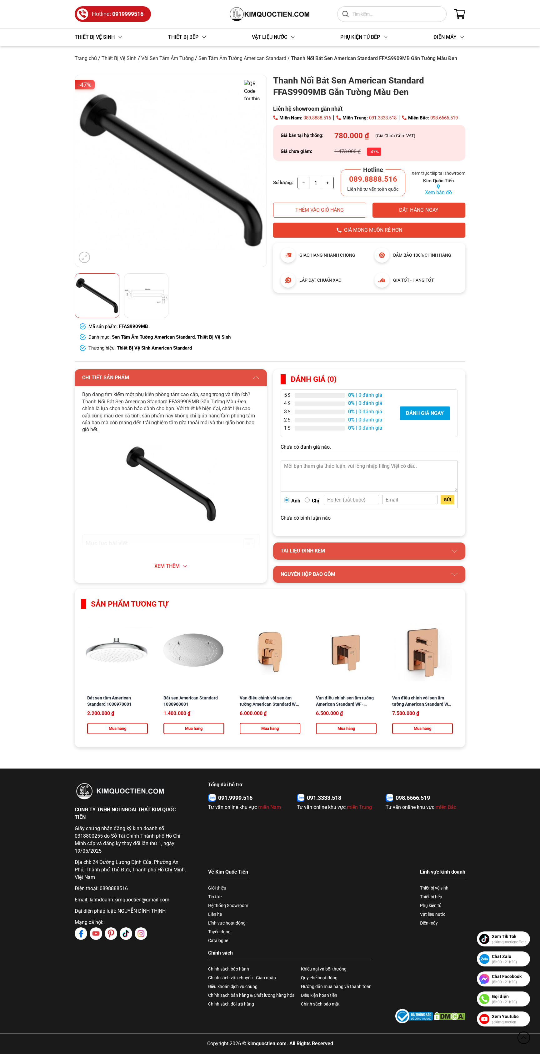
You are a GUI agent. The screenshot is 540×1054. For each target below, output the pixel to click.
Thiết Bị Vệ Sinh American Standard (154, 348)
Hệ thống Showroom (228, 905)
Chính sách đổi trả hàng (231, 1003)
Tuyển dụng (219, 931)
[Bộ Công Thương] (414, 1016)
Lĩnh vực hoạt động (227, 922)
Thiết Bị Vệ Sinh (119, 58)
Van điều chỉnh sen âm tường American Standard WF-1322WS (345, 704)
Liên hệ (215, 914)
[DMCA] (449, 1016)
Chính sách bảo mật (320, 1003)
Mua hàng (117, 728)
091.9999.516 (235, 797)
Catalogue (218, 940)
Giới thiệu (217, 887)
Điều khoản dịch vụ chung (233, 986)
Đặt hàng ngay (419, 210)
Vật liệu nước (432, 914)
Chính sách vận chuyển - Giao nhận (242, 977)
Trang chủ (86, 58)
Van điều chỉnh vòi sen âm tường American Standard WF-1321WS (422, 704)
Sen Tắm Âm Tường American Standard (242, 58)
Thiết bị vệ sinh (434, 887)
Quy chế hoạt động (319, 977)
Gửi (447, 499)
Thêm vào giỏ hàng (319, 210)
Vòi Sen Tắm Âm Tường (167, 58)
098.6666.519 (444, 118)
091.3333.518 (383, 118)
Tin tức (215, 896)
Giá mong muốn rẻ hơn (373, 230)
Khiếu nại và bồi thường (324, 968)
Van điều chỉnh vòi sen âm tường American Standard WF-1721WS (270, 704)
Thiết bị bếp (431, 896)
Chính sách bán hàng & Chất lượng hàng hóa (251, 995)
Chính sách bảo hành (228, 968)
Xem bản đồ (438, 192)
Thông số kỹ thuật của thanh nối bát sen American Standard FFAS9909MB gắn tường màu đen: (167, 556)
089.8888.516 (317, 118)
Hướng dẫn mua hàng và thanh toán (336, 986)
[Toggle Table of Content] (246, 543)
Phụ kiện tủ (431, 905)
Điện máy (429, 922)
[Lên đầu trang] (524, 1037)
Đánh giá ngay (425, 413)
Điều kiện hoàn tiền (319, 995)
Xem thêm (167, 566)
